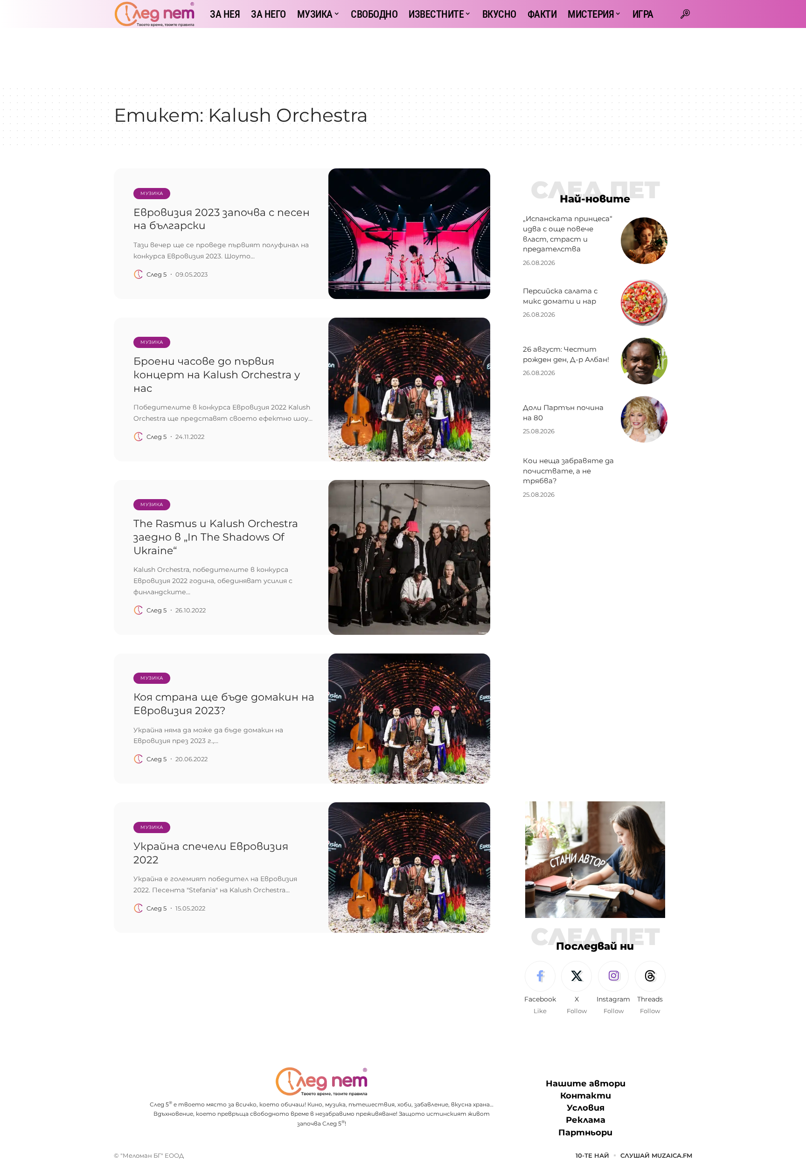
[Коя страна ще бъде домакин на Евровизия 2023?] (409, 719)
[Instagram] (613, 988)
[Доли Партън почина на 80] (644, 419)
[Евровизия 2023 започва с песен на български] (409, 233)
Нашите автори (585, 1083)
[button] (685, 14)
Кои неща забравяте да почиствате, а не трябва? (568, 471)
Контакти (585, 1096)
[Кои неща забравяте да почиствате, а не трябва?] (644, 477)
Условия (585, 1108)
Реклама (585, 1120)
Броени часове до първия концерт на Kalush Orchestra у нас (216, 374)
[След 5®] (154, 14)
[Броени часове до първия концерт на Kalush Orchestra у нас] (409, 389)
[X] (576, 988)
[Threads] (650, 988)
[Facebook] (540, 988)
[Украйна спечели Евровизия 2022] (409, 867)
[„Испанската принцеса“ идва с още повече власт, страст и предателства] (644, 240)
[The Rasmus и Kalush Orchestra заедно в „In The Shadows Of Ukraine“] (409, 557)
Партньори (585, 1132)
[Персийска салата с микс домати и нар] (644, 302)
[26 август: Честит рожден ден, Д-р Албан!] (644, 361)
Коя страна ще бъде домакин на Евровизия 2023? (223, 704)
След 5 (156, 274)
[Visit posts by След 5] (138, 274)
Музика (151, 193)
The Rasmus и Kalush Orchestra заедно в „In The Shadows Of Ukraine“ (215, 536)
